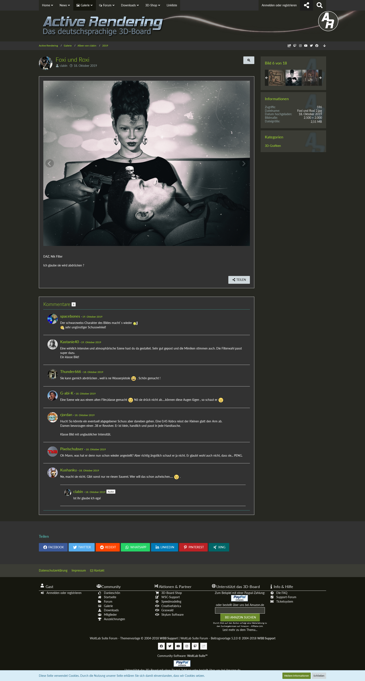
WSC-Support (170, 597)
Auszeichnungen (114, 619)
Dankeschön (112, 593)
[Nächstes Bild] (243, 163)
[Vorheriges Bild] (49, 163)
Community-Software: (182, 656)
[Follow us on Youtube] (306, 45)
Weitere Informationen (296, 675)
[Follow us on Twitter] (311, 45)
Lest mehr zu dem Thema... (240, 630)
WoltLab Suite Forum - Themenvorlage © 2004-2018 (134, 638)
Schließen (318, 675)
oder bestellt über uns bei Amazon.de (240, 605)
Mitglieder (110, 614)
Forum (108, 601)
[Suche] (319, 5)
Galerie (108, 606)
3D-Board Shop (171, 593)
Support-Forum (286, 597)
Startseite (110, 597)
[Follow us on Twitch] (295, 45)
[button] (53, 547)
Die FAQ (281, 593)
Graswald (167, 610)
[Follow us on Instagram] (300, 45)
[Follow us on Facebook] (317, 45)
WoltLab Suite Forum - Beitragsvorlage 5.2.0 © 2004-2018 (227, 638)
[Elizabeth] (310, 78)
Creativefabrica (171, 606)
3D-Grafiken (273, 145)
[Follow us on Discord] (289, 45)
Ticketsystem (284, 601)
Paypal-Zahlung (181, 670)
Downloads (111, 610)
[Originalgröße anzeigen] (248, 60)
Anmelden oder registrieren (279, 5)
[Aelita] (277, 78)
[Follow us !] (306, 5)
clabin (63, 65)
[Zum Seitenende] (324, 46)
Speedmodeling (171, 601)
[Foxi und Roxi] (294, 78)
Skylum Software (172, 614)
